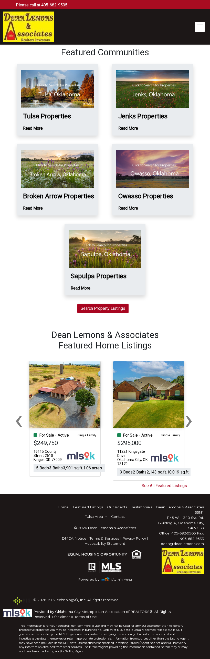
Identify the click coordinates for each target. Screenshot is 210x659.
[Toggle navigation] (200, 27)
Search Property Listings (103, 308)
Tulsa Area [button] (94, 516)
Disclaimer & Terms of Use (74, 617)
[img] (92, 579)
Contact (118, 516)
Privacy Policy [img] (134, 538)
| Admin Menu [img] (121, 579)
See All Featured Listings (164, 485)
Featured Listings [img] (88, 507)
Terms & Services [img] (104, 538)
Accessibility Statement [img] (105, 543)
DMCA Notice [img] (74, 538)
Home (63, 507)
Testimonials (141, 507)
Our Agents (117, 507)
